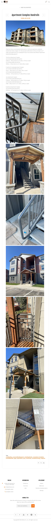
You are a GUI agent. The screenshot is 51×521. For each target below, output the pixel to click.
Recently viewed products (41, 488)
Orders (41, 483)
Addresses (41, 485)
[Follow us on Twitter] (15, 514)
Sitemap (41, 490)
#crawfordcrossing (36, 458)
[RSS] (35, 514)
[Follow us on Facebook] (19, 514)
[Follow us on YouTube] (23, 514)
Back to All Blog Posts (26, 7)
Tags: (7, 455)
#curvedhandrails (9, 458)
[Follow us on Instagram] (27, 514)
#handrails (41, 457)
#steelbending (9, 457)
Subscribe (33, 505)
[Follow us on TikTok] (31, 514)
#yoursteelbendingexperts (18, 457)
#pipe (15, 458)
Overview (25, 485)
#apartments (20, 458)
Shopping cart (46, 1)
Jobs (25, 488)
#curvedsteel (35, 457)
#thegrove (43, 458)
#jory (24, 458)
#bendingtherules (28, 457)
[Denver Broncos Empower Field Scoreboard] (43, 15)
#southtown (28, 458)
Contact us (25, 483)
